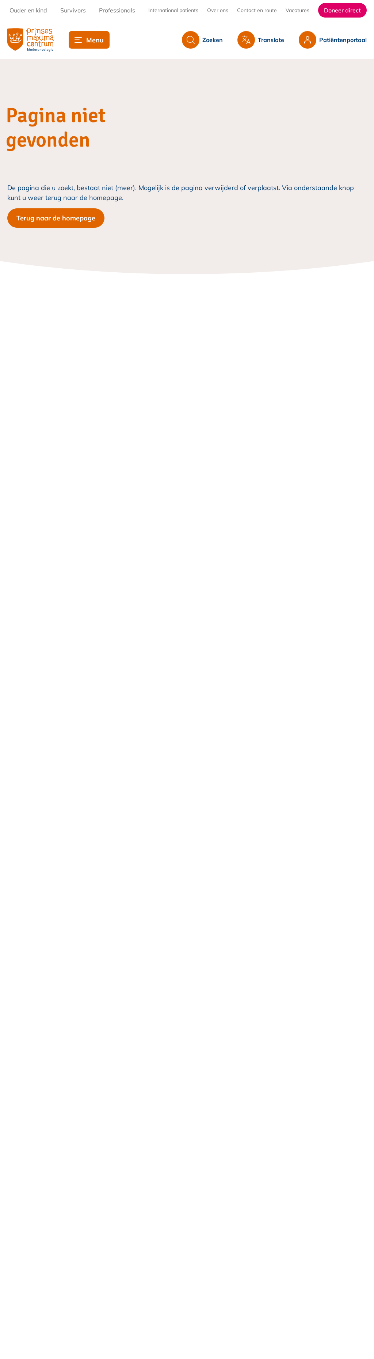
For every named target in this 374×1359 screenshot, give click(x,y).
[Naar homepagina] (30, 40)
